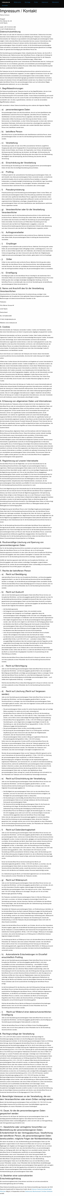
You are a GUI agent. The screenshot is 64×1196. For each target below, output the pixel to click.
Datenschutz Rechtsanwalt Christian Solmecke (38, 1191)
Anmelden (5, 5)
